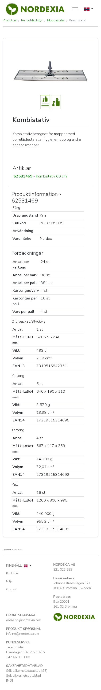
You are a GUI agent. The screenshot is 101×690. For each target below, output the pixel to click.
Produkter (9, 20)
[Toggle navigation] (75, 9)
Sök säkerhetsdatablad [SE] (26, 670)
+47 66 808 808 (18, 657)
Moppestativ (56, 20)
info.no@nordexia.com (22, 633)
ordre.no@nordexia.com (24, 620)
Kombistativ (77, 20)
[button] (50, 176)
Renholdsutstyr (32, 20)
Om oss (11, 589)
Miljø (9, 581)
